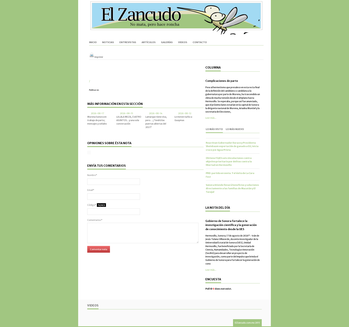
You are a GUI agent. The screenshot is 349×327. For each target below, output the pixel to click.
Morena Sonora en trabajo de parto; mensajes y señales (97, 120)
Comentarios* (94, 220)
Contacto (200, 42)
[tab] (214, 129)
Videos (182, 42)
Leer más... (210, 118)
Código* (91, 205)
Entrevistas (127, 42)
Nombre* (92, 175)
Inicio (93, 42)
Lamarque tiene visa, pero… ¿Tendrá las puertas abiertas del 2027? (156, 122)
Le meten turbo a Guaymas (183, 118)
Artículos (149, 42)
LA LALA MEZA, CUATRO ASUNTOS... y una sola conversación (128, 120)
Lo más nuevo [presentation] (235, 129)
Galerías (167, 42)
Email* (90, 190)
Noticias (108, 42)
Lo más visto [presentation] (214, 129)
